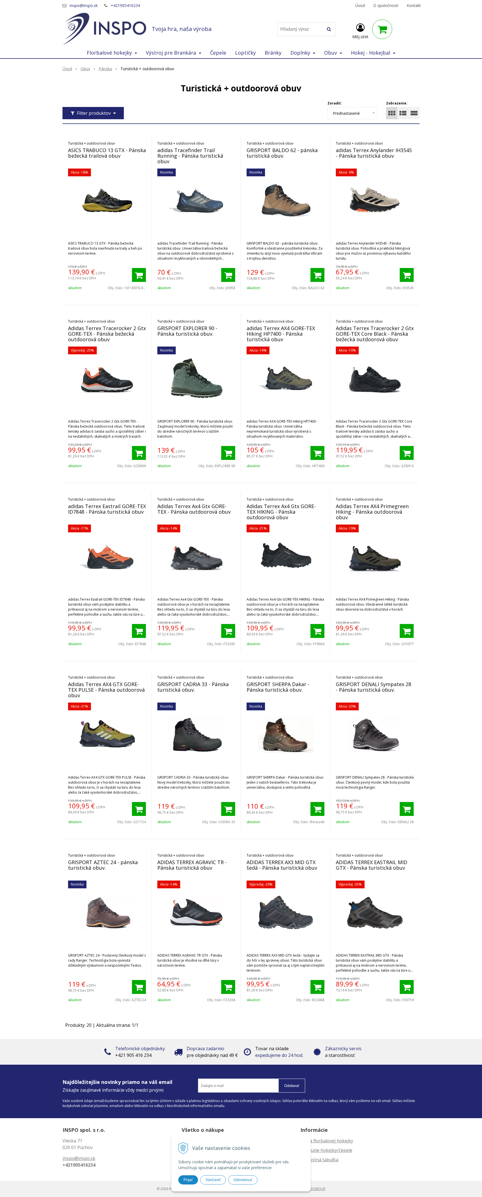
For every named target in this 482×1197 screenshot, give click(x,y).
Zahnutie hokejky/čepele (326, 1150)
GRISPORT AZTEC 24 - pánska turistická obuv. (103, 865)
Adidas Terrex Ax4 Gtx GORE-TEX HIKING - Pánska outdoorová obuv (281, 512)
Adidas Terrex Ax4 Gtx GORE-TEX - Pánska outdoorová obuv (194, 509)
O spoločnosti (385, 5)
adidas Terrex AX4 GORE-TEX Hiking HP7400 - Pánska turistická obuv (281, 334)
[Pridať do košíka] (139, 275)
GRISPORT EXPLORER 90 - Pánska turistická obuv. (187, 331)
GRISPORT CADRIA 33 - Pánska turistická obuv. (193, 687)
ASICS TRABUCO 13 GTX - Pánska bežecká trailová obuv (107, 153)
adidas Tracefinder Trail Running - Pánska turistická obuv (190, 156)
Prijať (188, 1180)
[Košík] (382, 29)
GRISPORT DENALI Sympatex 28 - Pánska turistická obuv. (373, 687)
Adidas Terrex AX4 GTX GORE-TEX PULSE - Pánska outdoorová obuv (106, 690)
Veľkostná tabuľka (319, 1160)
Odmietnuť (242, 1180)
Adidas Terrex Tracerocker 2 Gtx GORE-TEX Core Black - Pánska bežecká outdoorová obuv (375, 334)
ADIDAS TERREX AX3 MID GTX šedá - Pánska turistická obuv (282, 865)
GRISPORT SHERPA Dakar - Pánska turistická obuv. (278, 687)
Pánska (105, 68)
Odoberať (291, 1086)
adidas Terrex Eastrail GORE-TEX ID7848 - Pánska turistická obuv (107, 509)
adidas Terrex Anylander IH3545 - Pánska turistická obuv (374, 153)
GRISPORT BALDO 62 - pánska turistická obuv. (282, 153)
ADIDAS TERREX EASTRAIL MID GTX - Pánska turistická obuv (371, 865)
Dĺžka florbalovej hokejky (326, 1141)
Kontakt (414, 5)
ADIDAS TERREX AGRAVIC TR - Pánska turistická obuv (192, 865)
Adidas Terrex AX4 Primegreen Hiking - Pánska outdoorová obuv (372, 512)
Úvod (360, 5)
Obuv (85, 68)
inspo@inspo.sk (84, 5)
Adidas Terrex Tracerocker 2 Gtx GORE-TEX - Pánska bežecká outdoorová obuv (107, 334)
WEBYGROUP (315, 1188)
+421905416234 (125, 5)
